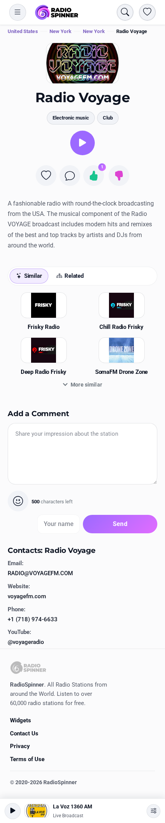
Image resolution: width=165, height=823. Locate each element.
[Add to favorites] (46, 175)
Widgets (20, 720)
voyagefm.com (27, 596)
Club (108, 118)
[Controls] (153, 811)
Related (74, 275)
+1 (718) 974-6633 (33, 619)
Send (120, 524)
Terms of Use (27, 759)
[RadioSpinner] (57, 12)
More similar (86, 385)
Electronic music (71, 118)
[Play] (82, 143)
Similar (33, 275)
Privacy (20, 746)
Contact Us (24, 733)
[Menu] (17, 12)
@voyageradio (26, 642)
